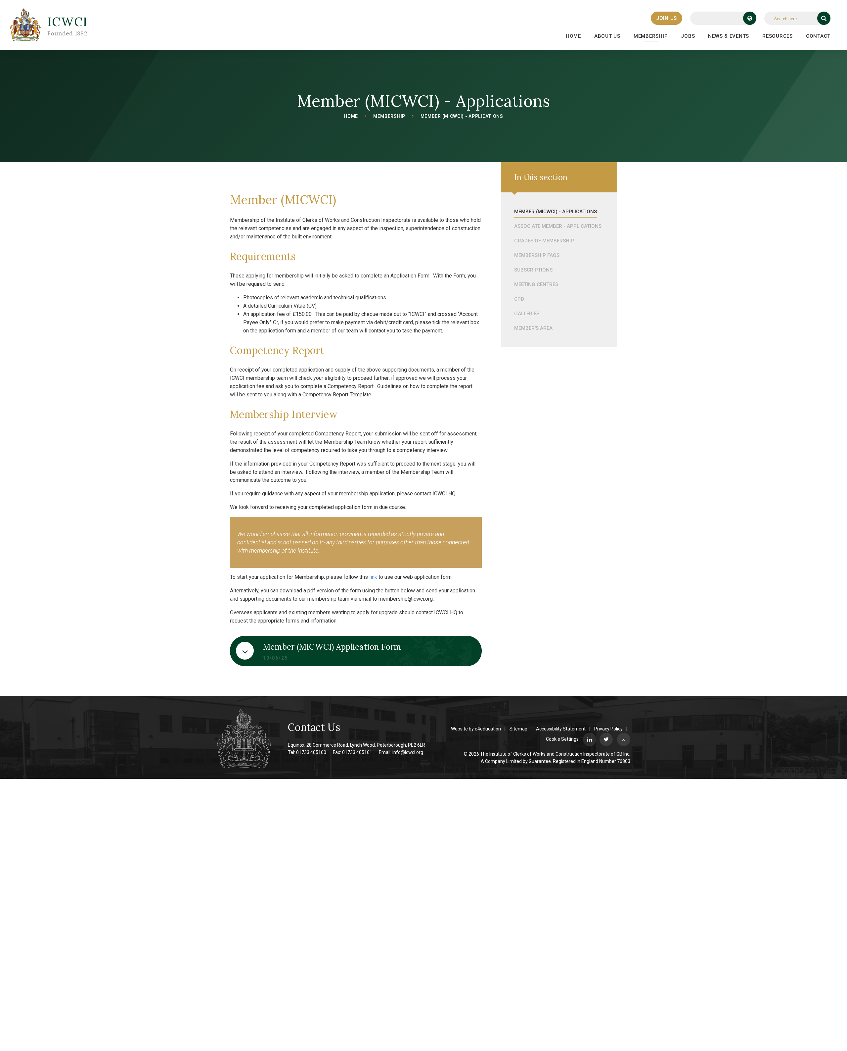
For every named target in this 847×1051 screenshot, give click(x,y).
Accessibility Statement (561, 728)
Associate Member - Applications (558, 226)
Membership (389, 116)
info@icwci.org (407, 752)
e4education (488, 728)
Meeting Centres (536, 284)
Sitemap (518, 728)
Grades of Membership (544, 241)
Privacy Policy (608, 728)
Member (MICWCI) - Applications (462, 116)
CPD (519, 299)
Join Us (666, 18)
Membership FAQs (536, 255)
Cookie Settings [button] (562, 739)
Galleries (526, 314)
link (373, 577)
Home (351, 116)
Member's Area (533, 328)
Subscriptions (533, 270)
